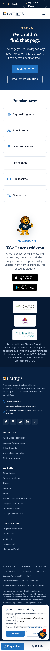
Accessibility (28, 571)
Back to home (25, 68)
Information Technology (14, 453)
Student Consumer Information (17, 498)
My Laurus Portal (33, 4)
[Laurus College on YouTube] (20, 422)
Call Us (39, 646)
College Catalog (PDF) (13, 513)
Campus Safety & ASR (12, 576)
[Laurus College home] (13, 13)
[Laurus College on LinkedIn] (27, 422)
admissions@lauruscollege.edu (21, 406)
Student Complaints (30, 581)
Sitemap (40, 571)
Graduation (8, 488)
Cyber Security (10, 448)
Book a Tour (8, 533)
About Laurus (9, 473)
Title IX (28, 576)
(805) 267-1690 (13, 401)
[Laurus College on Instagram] (13, 422)
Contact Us (8, 539)
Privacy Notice (9, 566)
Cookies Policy (25, 566)
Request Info (14, 646)
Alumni (6, 483)
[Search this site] (4, 4)
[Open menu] (44, 13)
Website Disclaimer (11, 571)
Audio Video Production (14, 437)
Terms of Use (40, 566)
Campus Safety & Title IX (15, 503)
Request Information (25, 79)
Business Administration (14, 443)
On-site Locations (11, 478)
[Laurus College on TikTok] (35, 422)
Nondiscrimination (10, 581)
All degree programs (12, 458)
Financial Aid (9, 544)
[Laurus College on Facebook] (6, 422)
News (5, 493)
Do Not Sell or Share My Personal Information (25, 585)
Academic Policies (12, 508)
